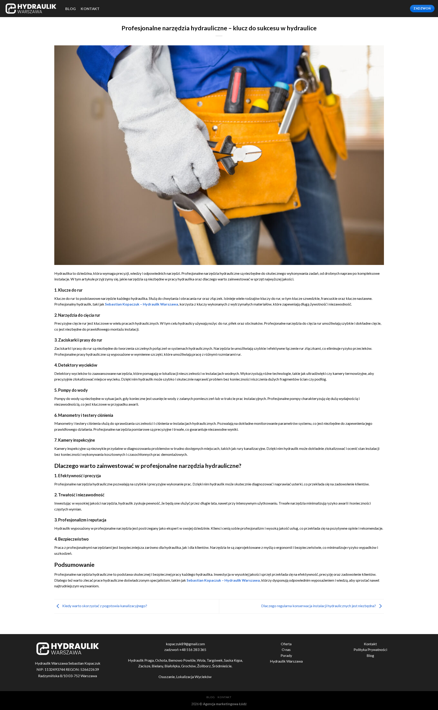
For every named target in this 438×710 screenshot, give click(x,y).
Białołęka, (172, 666)
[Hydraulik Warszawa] (30, 8)
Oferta (286, 644)
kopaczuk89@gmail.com (185, 644)
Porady (286, 655)
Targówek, (215, 660)
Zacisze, (145, 666)
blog (70, 8)
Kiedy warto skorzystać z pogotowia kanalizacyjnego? (104, 606)
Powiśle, (190, 660)
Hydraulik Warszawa (286, 661)
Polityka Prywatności (370, 649)
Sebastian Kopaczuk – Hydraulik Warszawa (141, 304)
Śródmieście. (222, 666)
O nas (286, 649)
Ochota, (161, 660)
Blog (370, 655)
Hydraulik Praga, (141, 660)
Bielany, (158, 666)
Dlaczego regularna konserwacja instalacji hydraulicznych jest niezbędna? (319, 606)
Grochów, (189, 666)
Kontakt (90, 8)
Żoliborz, (204, 666)
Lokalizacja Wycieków (194, 676)
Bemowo (175, 660)
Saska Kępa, (233, 660)
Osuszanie (167, 676)
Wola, (202, 660)
